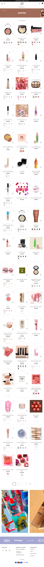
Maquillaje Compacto (22, 39)
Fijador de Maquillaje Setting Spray (36, 173)
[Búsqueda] (4, 4)
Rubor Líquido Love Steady (36, 307)
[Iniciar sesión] (39, 4)
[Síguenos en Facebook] (3, 551)
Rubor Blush (36, 226)
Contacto (32, 556)
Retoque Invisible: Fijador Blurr (8, 149)
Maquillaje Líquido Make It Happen (8, 227)
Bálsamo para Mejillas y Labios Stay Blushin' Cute (36, 390)
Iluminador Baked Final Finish (22, 417)
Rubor (8, 39)
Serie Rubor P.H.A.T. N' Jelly (22, 199)
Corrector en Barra (36, 66)
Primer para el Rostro (36, 334)
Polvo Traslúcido (22, 253)
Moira (36, 306)
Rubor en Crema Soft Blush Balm (22, 471)
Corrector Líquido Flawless (8, 172)
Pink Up (8, 65)
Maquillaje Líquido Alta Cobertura (22, 363)
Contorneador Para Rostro (36, 93)
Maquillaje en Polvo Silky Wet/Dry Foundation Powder (36, 281)
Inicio (3, 11)
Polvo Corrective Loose (22, 120)
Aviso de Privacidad (20, 550)
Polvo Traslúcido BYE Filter (22, 148)
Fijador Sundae (8, 253)
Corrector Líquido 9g (8, 120)
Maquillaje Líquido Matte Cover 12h (22, 67)
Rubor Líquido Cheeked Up (8, 416)
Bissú (8, 37)
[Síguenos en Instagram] (6, 551)
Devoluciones (33, 554)
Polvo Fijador (22, 172)
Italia (8, 146)
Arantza (8, 224)
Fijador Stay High (36, 253)
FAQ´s (31, 552)
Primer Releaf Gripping (36, 148)
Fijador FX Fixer (36, 120)
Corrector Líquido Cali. (22, 307)
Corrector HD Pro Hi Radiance (8, 200)
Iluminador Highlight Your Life (22, 444)
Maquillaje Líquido (8, 93)
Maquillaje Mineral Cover (8, 280)
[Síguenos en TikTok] (9, 551)
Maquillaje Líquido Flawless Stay (22, 335)
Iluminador (22, 226)
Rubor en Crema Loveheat (8, 470)
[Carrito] (41, 4)
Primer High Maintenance (22, 280)
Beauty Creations (22, 146)
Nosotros (32, 550)
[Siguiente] (30, 484)
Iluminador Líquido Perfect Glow (36, 363)
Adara (22, 442)
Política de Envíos (20, 555)
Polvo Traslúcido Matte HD (36, 199)
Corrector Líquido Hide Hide (36, 443)
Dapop (21, 306)
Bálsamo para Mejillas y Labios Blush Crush (8, 363)
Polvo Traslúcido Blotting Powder (22, 390)
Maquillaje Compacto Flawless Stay (8, 335)
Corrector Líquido (7, 66)
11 (26, 484)
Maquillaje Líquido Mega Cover (8, 444)
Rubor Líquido (36, 39)
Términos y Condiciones (18, 553)
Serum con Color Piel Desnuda (8, 390)
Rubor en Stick (36, 416)
